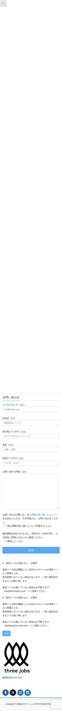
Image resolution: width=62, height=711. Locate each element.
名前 (8, 445)
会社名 (9, 418)
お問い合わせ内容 (15, 471)
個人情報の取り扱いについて (41, 514)
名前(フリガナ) (13, 458)
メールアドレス (14, 404)
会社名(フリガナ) (14, 431)
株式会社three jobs (12, 677)
